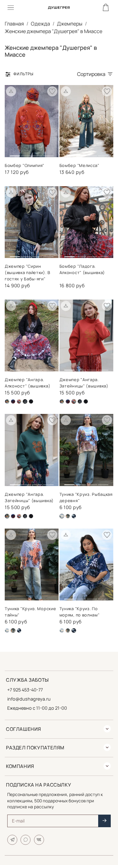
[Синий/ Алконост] (13, 401)
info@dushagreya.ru (29, 699)
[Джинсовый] (67, 516)
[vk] (39, 840)
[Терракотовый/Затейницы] (19, 401)
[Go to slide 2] (26, 153)
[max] (25, 840)
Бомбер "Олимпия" (24, 165)
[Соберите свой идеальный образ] (11, 91)
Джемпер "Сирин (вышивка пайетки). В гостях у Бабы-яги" (27, 272)
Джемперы (69, 23)
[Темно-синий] (73, 516)
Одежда (40, 23)
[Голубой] (7, 630)
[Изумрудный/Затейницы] (7, 401)
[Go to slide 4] (48, 153)
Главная (14, 23)
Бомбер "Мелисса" (79, 165)
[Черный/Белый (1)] (79, 401)
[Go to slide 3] (37, 153)
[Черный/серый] (31, 401)
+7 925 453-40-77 (25, 690)
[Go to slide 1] (15, 153)
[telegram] (12, 840)
